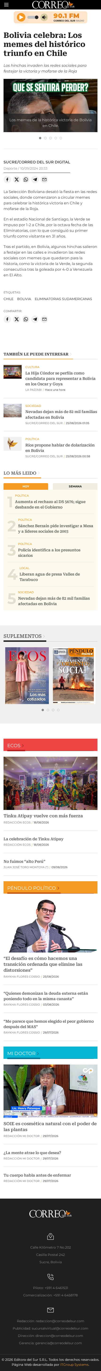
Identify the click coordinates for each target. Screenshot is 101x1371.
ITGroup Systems (74, 1364)
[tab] (40, 138)
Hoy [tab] (26, 486)
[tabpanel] (27, 675)
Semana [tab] (75, 486)
